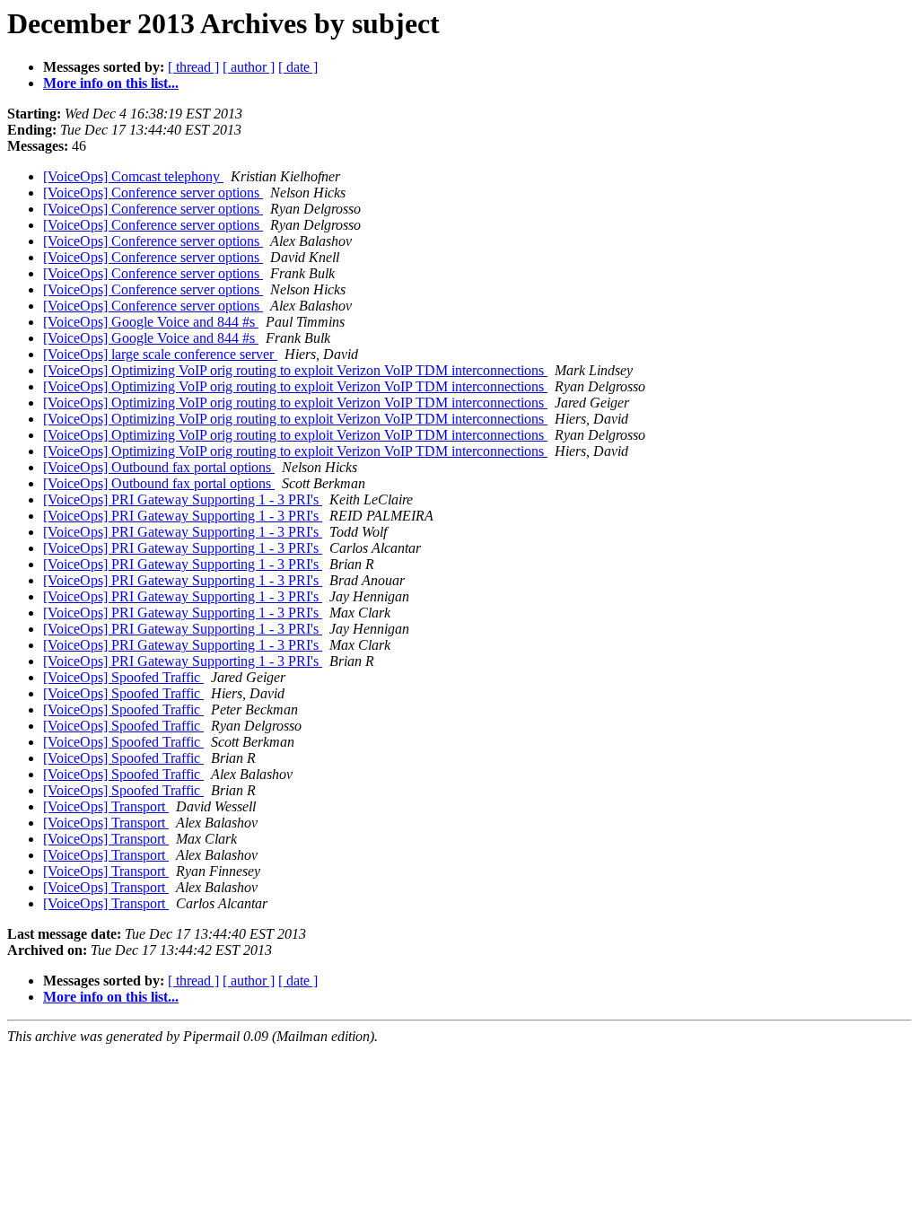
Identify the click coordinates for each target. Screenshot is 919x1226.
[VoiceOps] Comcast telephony (133, 176)
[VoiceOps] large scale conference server (160, 354)
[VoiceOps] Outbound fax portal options (159, 467)
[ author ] (249, 66)
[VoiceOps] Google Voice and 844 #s (150, 321)
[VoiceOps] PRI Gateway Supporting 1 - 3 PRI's (182, 499)
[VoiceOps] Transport (106, 806)
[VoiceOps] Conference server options (153, 192)
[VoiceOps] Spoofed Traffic (123, 677)
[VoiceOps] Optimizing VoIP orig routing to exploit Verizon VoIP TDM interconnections (295, 370)
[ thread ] (193, 66)
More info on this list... (111, 83)
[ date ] (298, 66)
